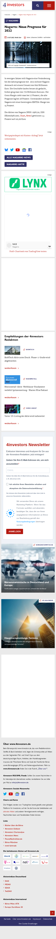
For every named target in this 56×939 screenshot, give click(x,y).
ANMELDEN (15, 531)
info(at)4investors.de (20, 782)
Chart (22, 115)
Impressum (37, 918)
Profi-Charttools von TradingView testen (28, 251)
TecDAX (8, 891)
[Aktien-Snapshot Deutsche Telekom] (7, 862)
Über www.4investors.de (22, 918)
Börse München (11, 842)
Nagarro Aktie (15, 164)
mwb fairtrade (10, 845)
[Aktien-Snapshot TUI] (44, 862)
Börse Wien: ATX (12, 903)
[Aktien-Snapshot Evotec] (16, 862)
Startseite (7, 918)
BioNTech (30, 349)
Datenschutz (47, 918)
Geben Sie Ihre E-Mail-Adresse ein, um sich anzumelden (27, 462)
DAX (7, 881)
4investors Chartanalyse (14, 832)
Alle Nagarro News (19, 157)
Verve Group (31, 408)
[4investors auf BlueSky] (6, 149)
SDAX (7, 887)
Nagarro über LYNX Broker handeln (28, 189)
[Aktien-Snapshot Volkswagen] (16, 868)
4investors (7, 15)
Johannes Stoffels (36, 37)
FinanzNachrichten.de (13, 838)
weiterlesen (10, 367)
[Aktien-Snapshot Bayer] (16, 856)
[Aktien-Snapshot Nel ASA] (26, 862)
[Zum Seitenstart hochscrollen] (52, 913)
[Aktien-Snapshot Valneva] (7, 868)
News (28, 115)
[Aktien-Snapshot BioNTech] (26, 856)
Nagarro (15, 15)
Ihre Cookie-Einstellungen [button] (28, 923)
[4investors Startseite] (13, 5)
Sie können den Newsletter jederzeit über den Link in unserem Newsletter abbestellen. (25, 494)
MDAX (8, 884)
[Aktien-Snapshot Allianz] (7, 856)
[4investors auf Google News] (24, 150)
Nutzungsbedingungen (26, 522)
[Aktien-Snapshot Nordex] (35, 862)
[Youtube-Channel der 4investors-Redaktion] (18, 149)
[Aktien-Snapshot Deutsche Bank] (44, 856)
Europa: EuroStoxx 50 (14, 907)
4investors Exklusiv (12, 828)
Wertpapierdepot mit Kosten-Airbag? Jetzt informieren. (24, 137)
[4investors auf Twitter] (12, 149)
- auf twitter (46, 37)
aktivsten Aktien (9, 811)
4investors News (11, 835)
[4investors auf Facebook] (30, 149)
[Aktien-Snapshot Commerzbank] (35, 856)
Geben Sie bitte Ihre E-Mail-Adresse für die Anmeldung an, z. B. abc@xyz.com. (27, 477)
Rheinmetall (31, 379)
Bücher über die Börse (14, 825)
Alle (49, 5)
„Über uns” (42, 768)
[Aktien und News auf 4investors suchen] (37, 5)
